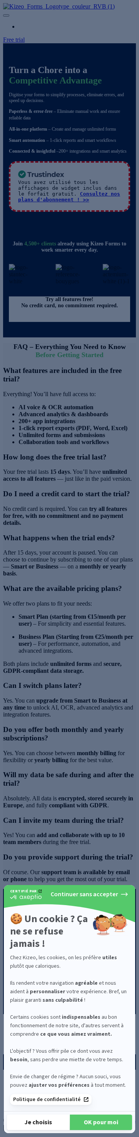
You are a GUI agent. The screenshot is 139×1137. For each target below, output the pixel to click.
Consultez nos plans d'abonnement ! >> (69, 197)
